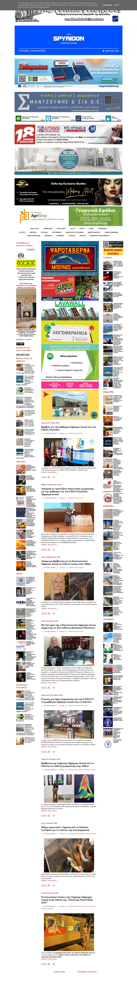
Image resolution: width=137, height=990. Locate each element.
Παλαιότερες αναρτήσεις (87, 972)
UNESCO (86, 705)
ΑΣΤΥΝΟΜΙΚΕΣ (56, 232)
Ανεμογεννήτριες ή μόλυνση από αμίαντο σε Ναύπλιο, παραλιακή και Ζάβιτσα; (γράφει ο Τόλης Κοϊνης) (25, 454)
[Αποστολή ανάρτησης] (53, 477)
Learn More (107, 5)
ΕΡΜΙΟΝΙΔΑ (60, 235)
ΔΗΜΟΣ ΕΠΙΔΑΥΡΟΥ (94, 232)
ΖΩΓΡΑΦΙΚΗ (81, 833)
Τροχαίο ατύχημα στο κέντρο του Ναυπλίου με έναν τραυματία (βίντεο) (29, 432)
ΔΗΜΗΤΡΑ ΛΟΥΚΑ (72, 433)
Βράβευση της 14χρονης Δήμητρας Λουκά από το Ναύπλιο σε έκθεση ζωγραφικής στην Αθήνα (67, 764)
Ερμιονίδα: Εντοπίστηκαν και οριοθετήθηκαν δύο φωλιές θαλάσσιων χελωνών (29, 442)
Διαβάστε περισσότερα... (49, 472)
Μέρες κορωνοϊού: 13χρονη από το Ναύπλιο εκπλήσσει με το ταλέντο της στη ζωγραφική (65, 828)
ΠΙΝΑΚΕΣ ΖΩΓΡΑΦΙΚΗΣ (48, 908)
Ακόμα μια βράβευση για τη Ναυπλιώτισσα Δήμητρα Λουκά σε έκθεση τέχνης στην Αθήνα (66, 562)
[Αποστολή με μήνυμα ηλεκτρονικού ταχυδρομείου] (42, 477)
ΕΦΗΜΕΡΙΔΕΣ (48, 228)
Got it (116, 5)
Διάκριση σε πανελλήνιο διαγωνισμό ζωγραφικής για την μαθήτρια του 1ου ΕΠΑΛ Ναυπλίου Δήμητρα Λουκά (67, 491)
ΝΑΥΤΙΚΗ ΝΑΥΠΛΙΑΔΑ (89, 906)
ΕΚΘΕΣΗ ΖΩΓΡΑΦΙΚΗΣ (84, 769)
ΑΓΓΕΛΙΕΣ (22, 232)
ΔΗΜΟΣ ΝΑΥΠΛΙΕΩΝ (33, 235)
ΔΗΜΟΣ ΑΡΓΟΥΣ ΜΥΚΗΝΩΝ (74, 232)
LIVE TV (72, 228)
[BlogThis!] (44, 477)
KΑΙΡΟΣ (91, 228)
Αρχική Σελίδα (34, 228)
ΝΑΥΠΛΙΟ (83, 235)
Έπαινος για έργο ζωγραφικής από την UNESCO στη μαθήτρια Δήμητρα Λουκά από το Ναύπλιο (67, 700)
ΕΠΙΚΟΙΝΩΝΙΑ (102, 228)
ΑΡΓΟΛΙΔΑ (44, 232)
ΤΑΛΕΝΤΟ (93, 833)
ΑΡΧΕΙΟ (81, 228)
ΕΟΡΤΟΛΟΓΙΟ (61, 228)
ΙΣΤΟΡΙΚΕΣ (71, 235)
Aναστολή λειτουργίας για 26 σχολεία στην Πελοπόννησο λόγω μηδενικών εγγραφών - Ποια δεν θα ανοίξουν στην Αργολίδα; (25, 369)
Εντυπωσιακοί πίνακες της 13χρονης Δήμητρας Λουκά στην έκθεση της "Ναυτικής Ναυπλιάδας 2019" (67, 900)
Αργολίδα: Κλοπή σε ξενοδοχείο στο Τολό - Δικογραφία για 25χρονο (29, 413)
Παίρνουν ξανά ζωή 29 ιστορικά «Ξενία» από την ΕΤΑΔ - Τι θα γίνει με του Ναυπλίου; (29, 423)
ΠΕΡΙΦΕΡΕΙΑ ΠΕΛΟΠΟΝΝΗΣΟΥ (100, 235)
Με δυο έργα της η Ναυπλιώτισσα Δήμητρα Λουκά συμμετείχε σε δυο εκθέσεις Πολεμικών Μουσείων (68, 626)
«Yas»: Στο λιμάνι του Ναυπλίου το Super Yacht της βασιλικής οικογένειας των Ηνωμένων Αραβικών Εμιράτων (25, 380)
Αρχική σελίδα (59, 972)
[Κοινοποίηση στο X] (47, 477)
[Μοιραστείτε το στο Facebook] (49, 477)
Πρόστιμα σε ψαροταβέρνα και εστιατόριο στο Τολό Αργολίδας (29, 390)
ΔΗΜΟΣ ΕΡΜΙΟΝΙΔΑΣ (111, 232)
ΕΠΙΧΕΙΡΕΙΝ (48, 235)
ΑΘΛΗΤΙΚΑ (33, 232)
